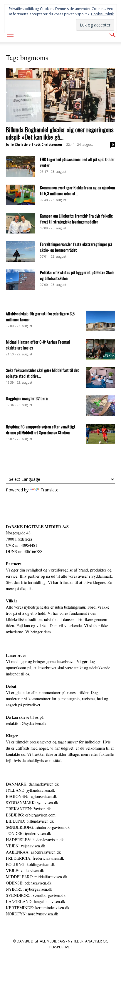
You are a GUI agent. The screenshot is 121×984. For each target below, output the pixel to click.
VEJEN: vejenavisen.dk (25, 846)
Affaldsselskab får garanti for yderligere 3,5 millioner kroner (40, 316)
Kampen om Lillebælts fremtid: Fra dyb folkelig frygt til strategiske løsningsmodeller (76, 219)
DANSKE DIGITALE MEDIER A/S (37, 527)
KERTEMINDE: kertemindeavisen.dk (37, 907)
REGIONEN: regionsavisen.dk (31, 796)
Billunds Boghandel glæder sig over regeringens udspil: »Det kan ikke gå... (60, 133)
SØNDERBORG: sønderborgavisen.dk (38, 827)
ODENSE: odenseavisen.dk (28, 883)
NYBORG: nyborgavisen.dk (29, 889)
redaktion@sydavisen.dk (26, 723)
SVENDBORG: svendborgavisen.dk (35, 895)
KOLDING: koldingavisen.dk (30, 864)
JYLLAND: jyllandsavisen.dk (30, 790)
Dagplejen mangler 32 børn (27, 398)
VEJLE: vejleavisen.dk (25, 870)
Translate (49, 490)
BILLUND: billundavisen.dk (30, 821)
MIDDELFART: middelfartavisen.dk (36, 876)
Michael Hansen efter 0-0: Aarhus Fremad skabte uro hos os (38, 345)
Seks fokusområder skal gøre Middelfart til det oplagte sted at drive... (42, 373)
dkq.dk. (26, 588)
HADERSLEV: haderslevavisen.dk (35, 839)
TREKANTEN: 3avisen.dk (28, 808)
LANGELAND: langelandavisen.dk (35, 901)
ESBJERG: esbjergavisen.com (31, 815)
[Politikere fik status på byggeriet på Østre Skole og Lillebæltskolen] (20, 279)
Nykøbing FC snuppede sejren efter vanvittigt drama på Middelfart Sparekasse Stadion (40, 429)
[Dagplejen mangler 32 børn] (100, 405)
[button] (10, 34)
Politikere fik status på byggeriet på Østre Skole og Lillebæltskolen (77, 275)
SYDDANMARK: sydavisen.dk (32, 802)
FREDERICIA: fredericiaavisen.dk (35, 858)
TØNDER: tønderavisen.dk (28, 833)
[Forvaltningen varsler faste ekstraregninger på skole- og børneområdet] (20, 251)
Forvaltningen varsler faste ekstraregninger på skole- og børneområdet (76, 247)
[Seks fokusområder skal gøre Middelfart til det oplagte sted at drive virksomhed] (100, 377)
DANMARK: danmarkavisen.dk (32, 784)
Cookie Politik (102, 13)
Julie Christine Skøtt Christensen (34, 144)
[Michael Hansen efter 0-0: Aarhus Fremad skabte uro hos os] (100, 349)
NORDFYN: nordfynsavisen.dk (32, 914)
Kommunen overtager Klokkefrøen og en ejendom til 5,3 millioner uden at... (77, 190)
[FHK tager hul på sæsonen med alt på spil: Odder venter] (20, 166)
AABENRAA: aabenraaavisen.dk (33, 852)
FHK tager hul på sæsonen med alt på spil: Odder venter (77, 162)
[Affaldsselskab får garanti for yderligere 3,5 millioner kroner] (100, 321)
